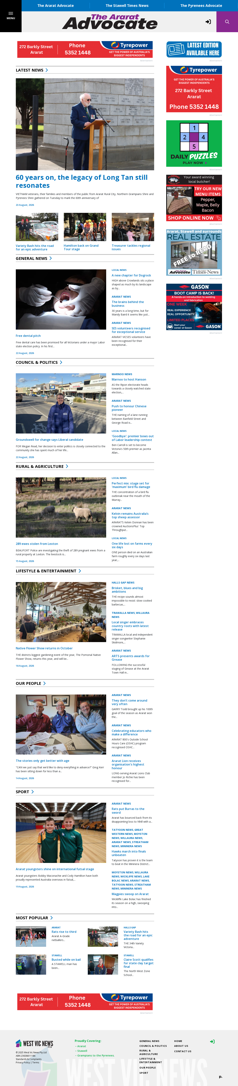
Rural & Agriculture (40, 466)
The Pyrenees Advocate (201, 5)
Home (178, 1041)
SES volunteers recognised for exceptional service (131, 330)
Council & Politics (37, 362)
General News (31, 258)
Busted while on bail (66, 960)
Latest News (29, 70)
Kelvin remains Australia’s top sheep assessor (130, 515)
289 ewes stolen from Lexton (37, 544)
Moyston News (123, 872)
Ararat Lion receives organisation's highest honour (128, 764)
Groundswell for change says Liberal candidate (49, 440)
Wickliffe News (131, 876)
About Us (181, 1046)
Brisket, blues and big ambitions (127, 590)
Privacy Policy (23, 1062)
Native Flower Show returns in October (44, 648)
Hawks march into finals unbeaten (129, 853)
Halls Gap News (123, 582)
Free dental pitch (28, 336)
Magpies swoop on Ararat (130, 894)
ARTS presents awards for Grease (131, 658)
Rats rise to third (64, 932)
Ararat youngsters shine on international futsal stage (55, 869)
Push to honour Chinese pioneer (129, 408)
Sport (22, 791)
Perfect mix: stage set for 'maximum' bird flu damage (131, 485)
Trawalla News (123, 613)
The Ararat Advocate (55, 5)
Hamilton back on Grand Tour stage (81, 247)
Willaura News (131, 838)
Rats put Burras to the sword (128, 810)
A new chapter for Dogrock (131, 275)
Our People (28, 683)
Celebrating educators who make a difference (131, 732)
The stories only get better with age (42, 761)
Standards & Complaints (28, 1059)
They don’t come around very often (129, 702)
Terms (35, 1062)
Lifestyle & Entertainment (46, 570)
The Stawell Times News (127, 5)
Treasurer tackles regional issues (131, 247)
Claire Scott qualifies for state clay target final (139, 963)
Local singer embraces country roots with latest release (130, 625)
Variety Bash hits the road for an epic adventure (35, 247)
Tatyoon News (122, 830)
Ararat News (121, 296)
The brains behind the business (128, 303)
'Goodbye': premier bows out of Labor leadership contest (133, 438)
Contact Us (183, 1051)
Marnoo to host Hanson (129, 379)
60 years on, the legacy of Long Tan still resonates (82, 181)
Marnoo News (122, 374)
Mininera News (131, 846)
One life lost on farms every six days (132, 545)
